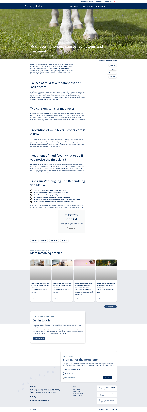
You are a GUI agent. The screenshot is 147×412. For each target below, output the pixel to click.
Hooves (112, 65)
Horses (112, 69)
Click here (72, 228)
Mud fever (112, 73)
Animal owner (69, 373)
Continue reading (35, 299)
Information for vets (87, 1)
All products (74, 6)
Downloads (76, 391)
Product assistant (87, 6)
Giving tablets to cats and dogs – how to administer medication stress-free (40, 285)
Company (99, 1)
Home (32, 55)
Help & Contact (101, 6)
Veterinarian (68, 371)
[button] (3, 408)
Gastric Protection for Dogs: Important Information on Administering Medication (83, 285)
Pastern (112, 77)
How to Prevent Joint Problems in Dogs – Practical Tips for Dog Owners (106, 285)
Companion (108, 1)
